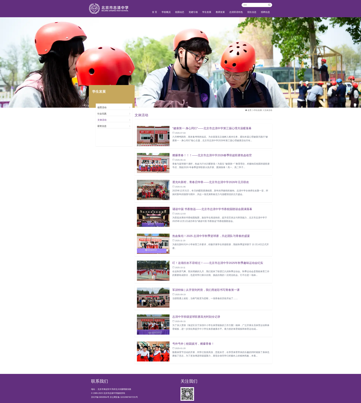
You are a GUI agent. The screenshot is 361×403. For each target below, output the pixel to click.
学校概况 (166, 12)
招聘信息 (265, 12)
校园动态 (179, 12)
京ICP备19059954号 (100, 397)
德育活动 (101, 107)
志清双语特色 (236, 12)
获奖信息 (101, 126)
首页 (249, 110)
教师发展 (220, 12)
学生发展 (206, 12)
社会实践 (101, 113)
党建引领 (193, 12)
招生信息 (251, 12)
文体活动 (101, 120)
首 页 (154, 12)
